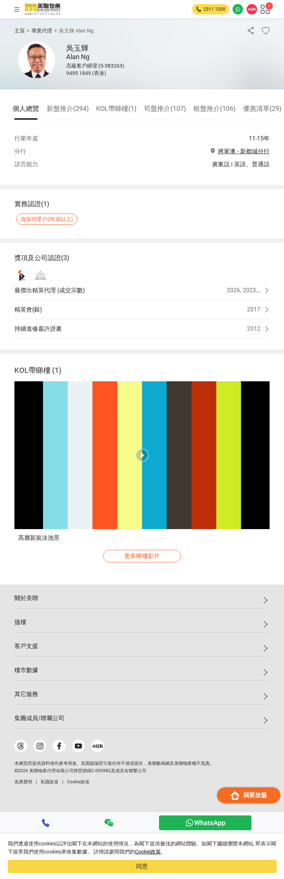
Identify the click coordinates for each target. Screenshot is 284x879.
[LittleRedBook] (97, 746)
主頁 (19, 31)
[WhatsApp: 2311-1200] (238, 9)
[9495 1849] (46, 822)
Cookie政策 (148, 852)
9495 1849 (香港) (86, 73)
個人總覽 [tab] (26, 108)
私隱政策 (49, 781)
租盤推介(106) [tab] (214, 108)
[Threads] (20, 746)
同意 (142, 866)
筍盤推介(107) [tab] (165, 108)
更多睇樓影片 (142, 555)
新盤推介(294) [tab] (68, 108)
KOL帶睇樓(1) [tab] (116, 108)
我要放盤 (255, 794)
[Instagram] (40, 746)
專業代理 (41, 31)
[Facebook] (59, 746)
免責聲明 (23, 781)
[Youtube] (78, 746)
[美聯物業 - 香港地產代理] (42, 9)
